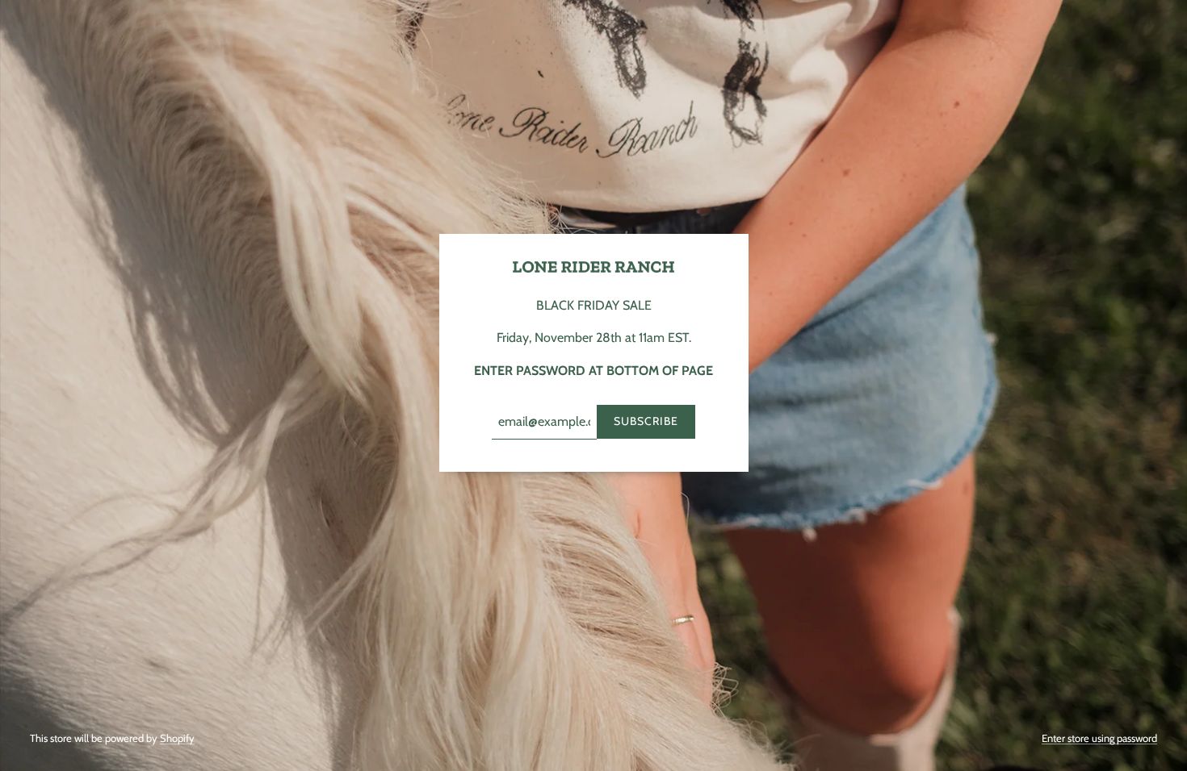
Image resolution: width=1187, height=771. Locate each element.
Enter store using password (1099, 737)
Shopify (177, 737)
